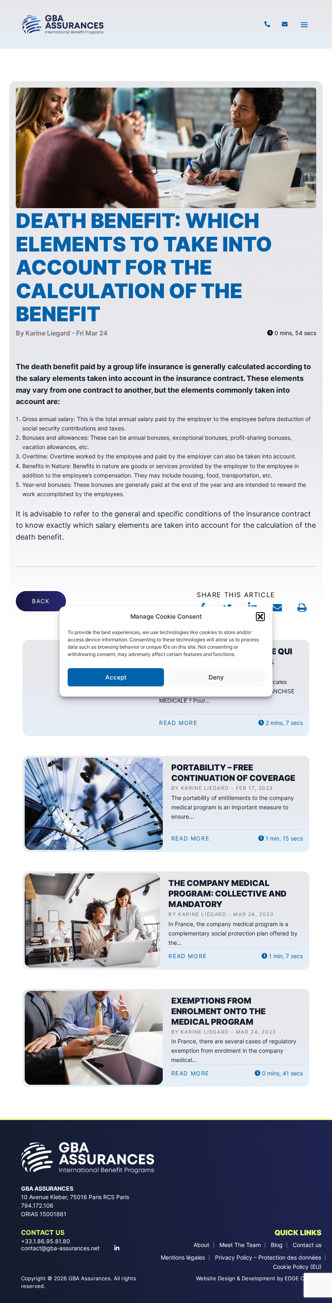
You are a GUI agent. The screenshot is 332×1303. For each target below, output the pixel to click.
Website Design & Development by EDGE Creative (258, 1278)
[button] (260, 617)
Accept (116, 677)
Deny (216, 677)
